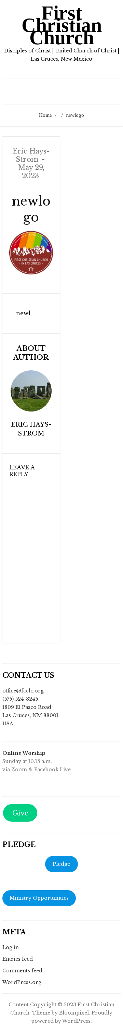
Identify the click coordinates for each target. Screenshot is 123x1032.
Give (20, 813)
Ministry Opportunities (39, 898)
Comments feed (22, 971)
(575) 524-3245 (20, 699)
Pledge (61, 864)
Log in (10, 947)
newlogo (18, 313)
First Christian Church (62, 25)
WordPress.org (21, 982)
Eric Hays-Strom (31, 155)
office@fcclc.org (23, 691)
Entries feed (17, 959)
